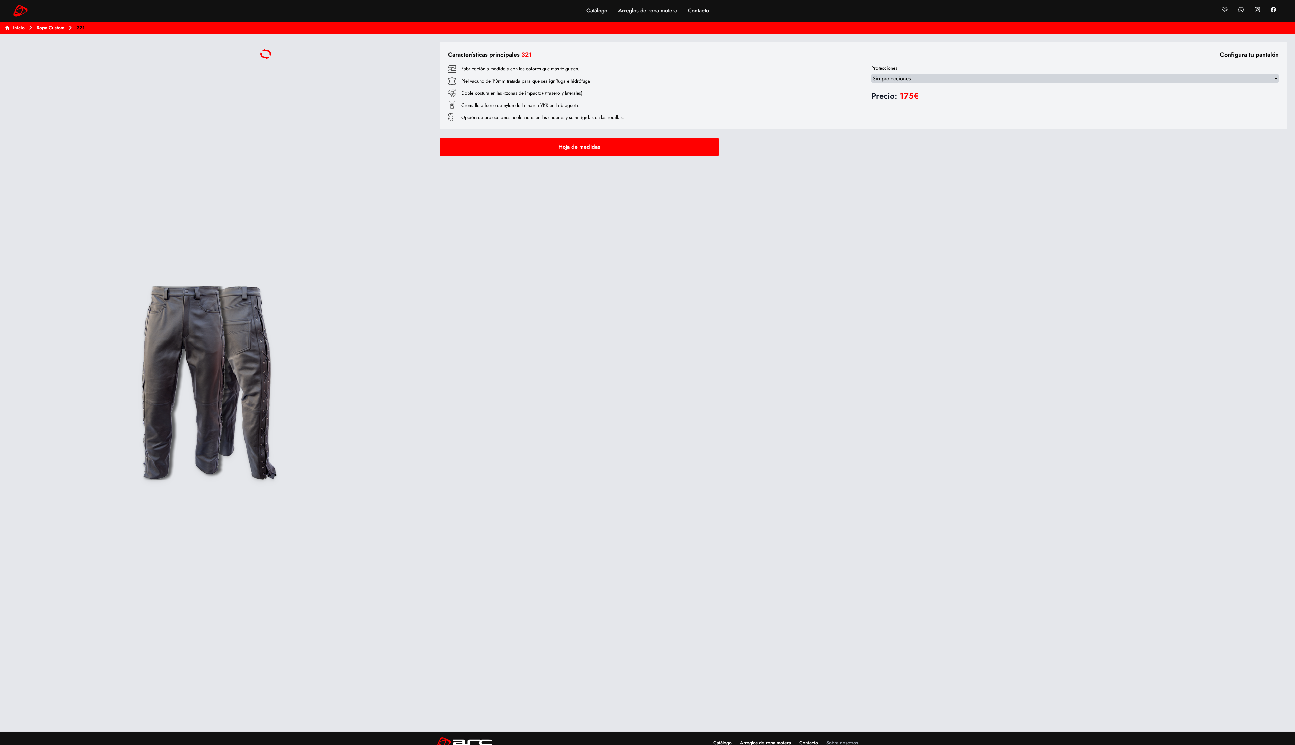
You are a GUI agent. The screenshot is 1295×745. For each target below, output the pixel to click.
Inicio (19, 27)
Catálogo (596, 10)
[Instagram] (1257, 9)
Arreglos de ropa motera (647, 10)
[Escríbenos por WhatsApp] (1241, 9)
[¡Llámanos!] (1225, 9)
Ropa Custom (50, 27)
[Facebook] (1273, 9)
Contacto (698, 10)
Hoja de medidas (579, 147)
